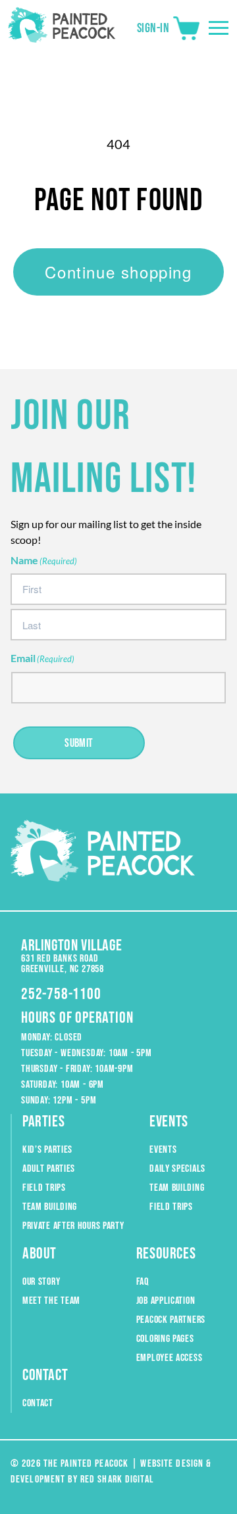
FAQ (142, 1282)
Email (42, 658)
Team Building (49, 1207)
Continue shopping (118, 271)
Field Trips (44, 1188)
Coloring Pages (165, 1339)
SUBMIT (79, 743)
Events (162, 1150)
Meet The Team (51, 1301)
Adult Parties (48, 1169)
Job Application (166, 1301)
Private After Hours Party (73, 1226)
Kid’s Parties (47, 1150)
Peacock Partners (170, 1320)
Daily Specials (177, 1169)
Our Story (41, 1282)
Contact (37, 1403)
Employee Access (169, 1358)
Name (44, 560)
